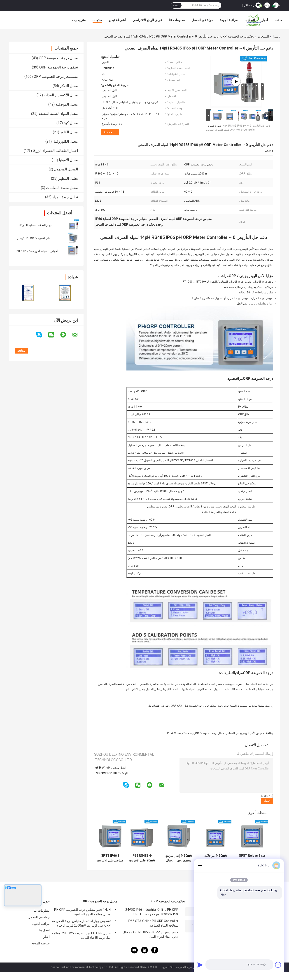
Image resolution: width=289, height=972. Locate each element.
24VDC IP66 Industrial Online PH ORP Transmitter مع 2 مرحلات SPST (151, 912)
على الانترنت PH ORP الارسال (33, 238)
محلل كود (71, 123)
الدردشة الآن (250, 5)
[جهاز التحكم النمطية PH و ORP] (73, 224)
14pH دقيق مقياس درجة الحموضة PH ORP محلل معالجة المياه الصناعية (82, 912)
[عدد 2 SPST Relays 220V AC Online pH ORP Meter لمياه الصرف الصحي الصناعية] (252, 836)
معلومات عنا (177, 20)
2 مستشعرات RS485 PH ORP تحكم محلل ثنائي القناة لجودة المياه (150, 934)
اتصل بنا (250, 20)
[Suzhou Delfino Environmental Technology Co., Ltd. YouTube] (134, 952)
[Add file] (278, 965)
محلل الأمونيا (68, 160)
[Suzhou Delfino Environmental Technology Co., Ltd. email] (78, 334)
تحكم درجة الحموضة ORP (237, 36)
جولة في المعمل (202, 20)
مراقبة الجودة (229, 20)
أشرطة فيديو (117, 20)
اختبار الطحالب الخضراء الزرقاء (54, 151)
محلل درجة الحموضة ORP (58, 58)
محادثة (108, 132)
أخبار (265, 20)
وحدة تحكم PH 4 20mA (180, 733)
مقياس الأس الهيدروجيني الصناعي (244, 733)
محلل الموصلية (67, 104)
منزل (274, 36)
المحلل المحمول (66, 169)
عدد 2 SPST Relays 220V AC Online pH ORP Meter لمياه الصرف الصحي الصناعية (252, 858)
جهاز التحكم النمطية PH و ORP (33, 225)
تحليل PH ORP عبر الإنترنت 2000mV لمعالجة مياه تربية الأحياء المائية (81, 935)
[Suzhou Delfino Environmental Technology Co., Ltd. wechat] (54, 334)
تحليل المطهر (68, 178)
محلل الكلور (69, 132)
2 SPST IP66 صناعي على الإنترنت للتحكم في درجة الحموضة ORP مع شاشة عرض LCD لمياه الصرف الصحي (110, 858)
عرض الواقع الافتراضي (147, 20)
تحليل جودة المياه (65, 197)
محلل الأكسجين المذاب (61, 95)
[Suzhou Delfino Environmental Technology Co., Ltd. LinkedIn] (144, 952)
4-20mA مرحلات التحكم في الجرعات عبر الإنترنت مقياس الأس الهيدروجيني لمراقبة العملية (215, 858)
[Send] (200, 965)
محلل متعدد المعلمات (62, 188)
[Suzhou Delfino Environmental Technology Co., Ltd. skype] (42, 334)
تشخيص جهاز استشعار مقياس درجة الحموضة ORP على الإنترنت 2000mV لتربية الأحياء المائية (81, 924)
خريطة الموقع (41, 943)
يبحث (176, 5)
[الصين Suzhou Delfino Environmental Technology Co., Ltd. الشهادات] (27, 293)
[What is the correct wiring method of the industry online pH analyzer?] (236, 82)
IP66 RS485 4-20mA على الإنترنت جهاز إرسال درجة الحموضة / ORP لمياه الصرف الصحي (142, 858)
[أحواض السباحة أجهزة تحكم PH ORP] (73, 251)
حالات (278, 20)
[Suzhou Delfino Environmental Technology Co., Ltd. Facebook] (154, 952)
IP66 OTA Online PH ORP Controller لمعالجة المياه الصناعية (153, 923)
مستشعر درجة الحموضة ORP (56, 76)
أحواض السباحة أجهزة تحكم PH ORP (37, 251)
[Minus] (200, 865)
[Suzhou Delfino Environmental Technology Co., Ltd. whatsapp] (66, 334)
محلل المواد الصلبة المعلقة (58, 113)
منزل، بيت (79, 20)
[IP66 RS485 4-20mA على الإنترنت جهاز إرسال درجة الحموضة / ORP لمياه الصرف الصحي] (142, 836)
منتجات (97, 20)
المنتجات (263, 36)
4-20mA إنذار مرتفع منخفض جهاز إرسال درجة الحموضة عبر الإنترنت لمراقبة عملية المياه (178, 858)
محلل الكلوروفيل (65, 141)
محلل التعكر (69, 86)
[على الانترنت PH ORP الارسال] (73, 238)
